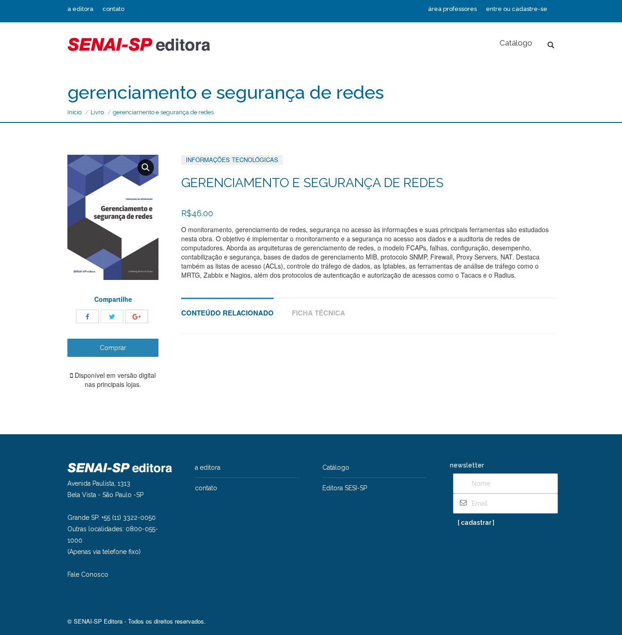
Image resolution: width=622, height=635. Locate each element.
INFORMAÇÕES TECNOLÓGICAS (232, 159)
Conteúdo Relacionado (227, 313)
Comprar (113, 347)
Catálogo (335, 467)
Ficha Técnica (318, 313)
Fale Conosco (87, 574)
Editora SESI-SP (344, 488)
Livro (97, 112)
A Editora (207, 467)
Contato (206, 488)
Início (74, 112)
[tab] (227, 308)
